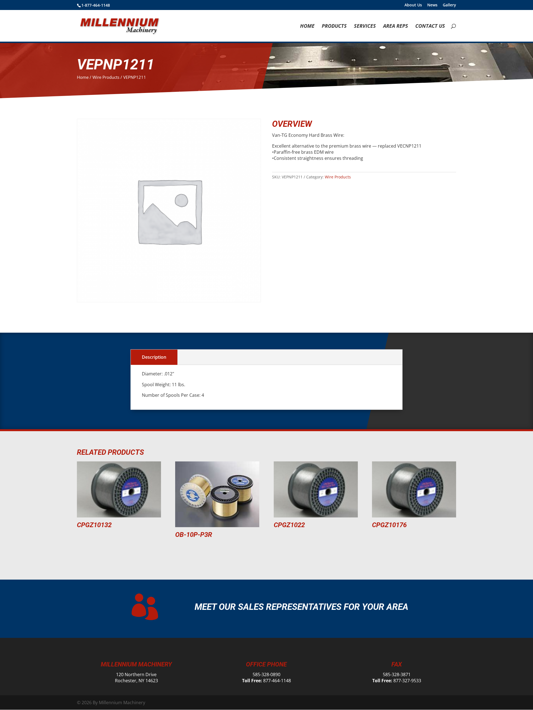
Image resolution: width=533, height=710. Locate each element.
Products (334, 26)
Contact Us (430, 26)
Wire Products (105, 77)
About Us (413, 5)
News (432, 5)
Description (154, 357)
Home (307, 26)
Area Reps (395, 26)
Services (365, 26)
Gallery (449, 5)
